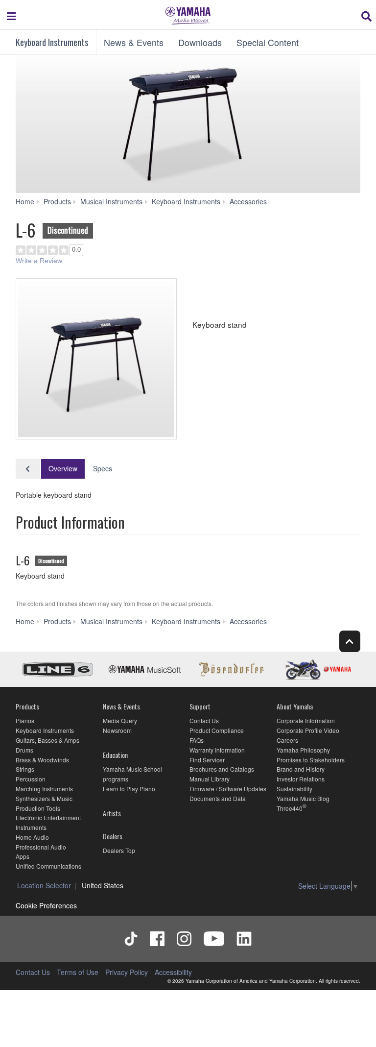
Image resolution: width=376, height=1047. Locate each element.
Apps (22, 856)
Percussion (31, 779)
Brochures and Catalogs (221, 769)
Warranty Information (217, 750)
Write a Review (39, 261)
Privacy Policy (126, 972)
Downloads (200, 42)
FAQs (196, 740)
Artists (112, 813)
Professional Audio (41, 847)
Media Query (120, 720)
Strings (25, 769)
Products (27, 706)
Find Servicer (207, 759)
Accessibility (173, 972)
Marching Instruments (44, 788)
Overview (62, 468)
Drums (24, 750)
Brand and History (301, 769)
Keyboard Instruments (52, 42)
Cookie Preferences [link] (46, 905)
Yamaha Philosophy (303, 750)
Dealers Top (119, 850)
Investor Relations (301, 779)
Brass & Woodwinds (42, 759)
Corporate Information (306, 720)
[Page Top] (349, 641)
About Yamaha (295, 706)
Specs (102, 468)
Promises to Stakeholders (311, 759)
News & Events (134, 42)
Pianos (25, 720)
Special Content (267, 42)
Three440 (290, 808)
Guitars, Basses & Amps (47, 740)
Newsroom (117, 730)
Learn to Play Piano (129, 788)
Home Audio (32, 837)
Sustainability (294, 788)
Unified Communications (48, 866)
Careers (287, 740)
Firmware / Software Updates (227, 788)
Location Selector (44, 885)
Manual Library (209, 779)
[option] (96, 359)
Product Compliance (216, 730)
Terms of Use (77, 972)
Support (200, 706)
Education (115, 755)
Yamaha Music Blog (303, 798)
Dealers (112, 836)
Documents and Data (217, 798)
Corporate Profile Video (308, 730)
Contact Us (204, 720)
